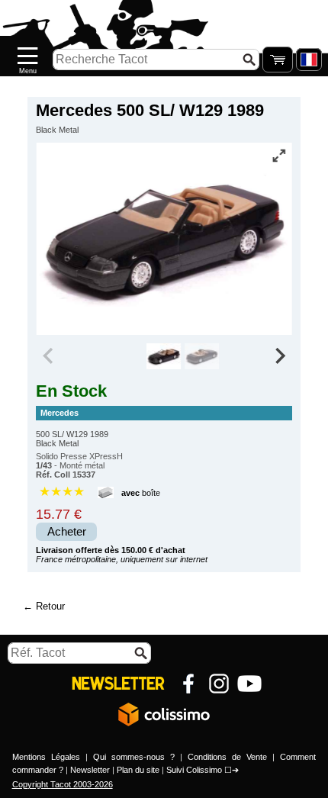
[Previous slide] (49, 356)
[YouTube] (249, 683)
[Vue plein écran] (279, 155)
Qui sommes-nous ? (134, 756)
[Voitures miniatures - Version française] (309, 59)
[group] (164, 356)
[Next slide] (279, 356)
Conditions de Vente (227, 756)
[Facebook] (188, 683)
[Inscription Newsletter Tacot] (118, 683)
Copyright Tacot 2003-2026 (62, 784)
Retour (50, 606)
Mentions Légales (46, 756)
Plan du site (138, 769)
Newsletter (90, 769)
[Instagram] (219, 683)
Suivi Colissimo (194, 769)
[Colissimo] (164, 714)
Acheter (66, 532)
